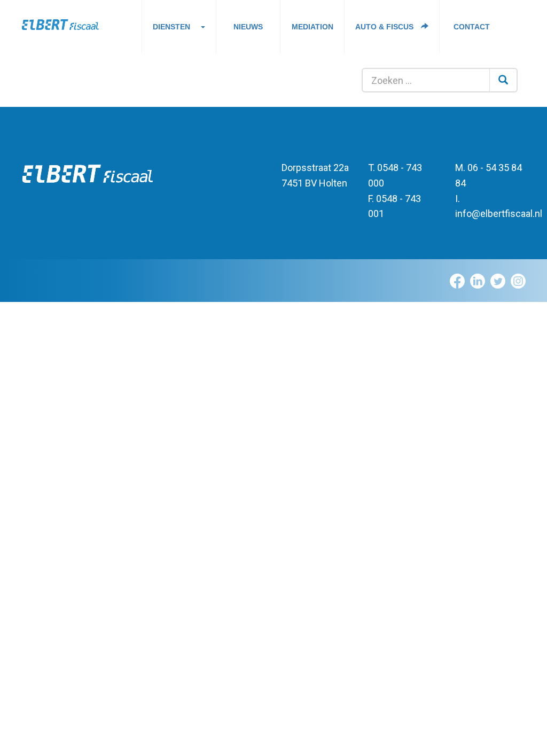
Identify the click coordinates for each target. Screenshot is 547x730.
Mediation (312, 26)
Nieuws (248, 26)
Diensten (171, 26)
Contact (472, 26)
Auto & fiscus (385, 26)
